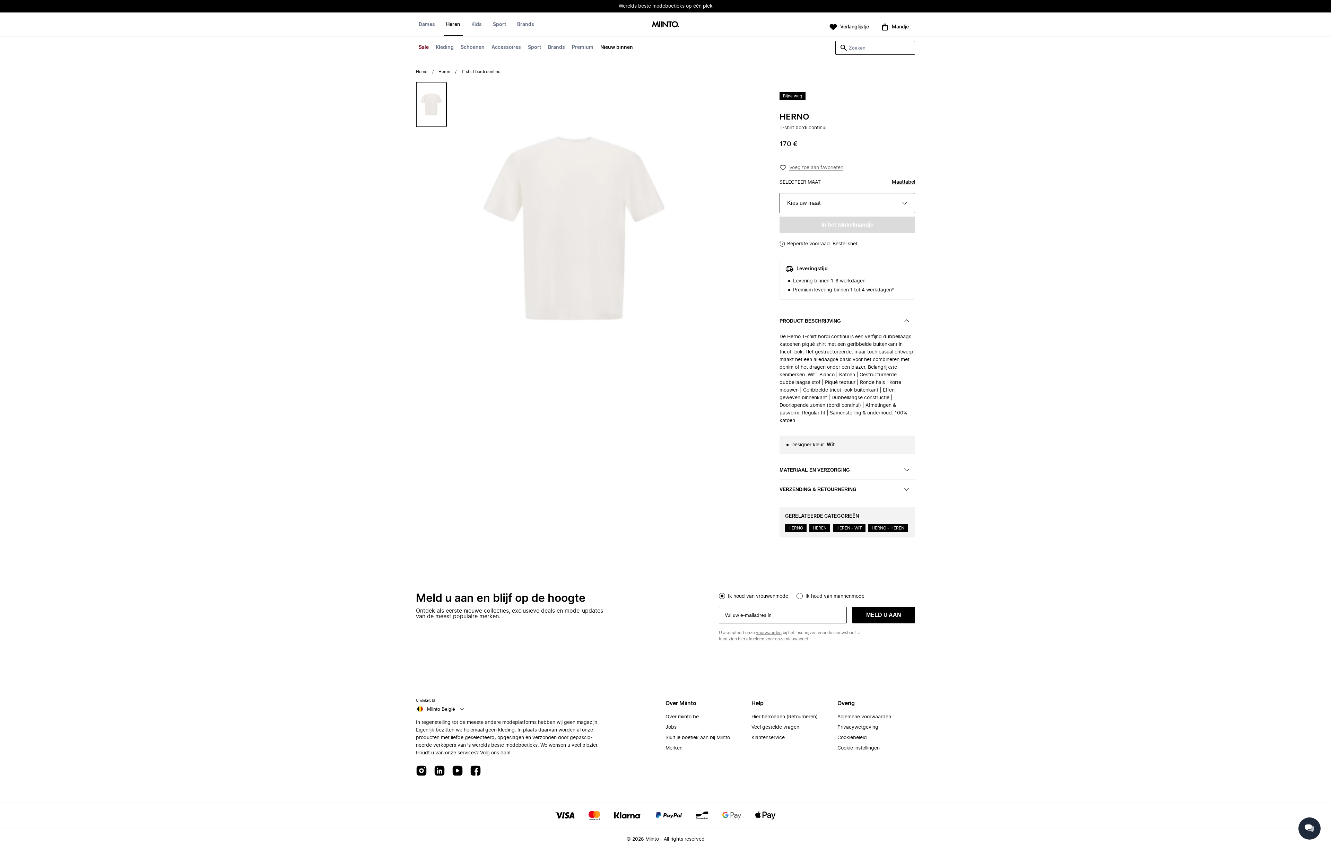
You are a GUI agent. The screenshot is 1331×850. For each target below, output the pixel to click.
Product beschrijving (810, 321)
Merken (674, 748)
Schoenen (473, 47)
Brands (556, 47)
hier (741, 639)
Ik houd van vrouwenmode (758, 596)
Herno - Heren (888, 528)
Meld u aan (883, 615)
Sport (534, 47)
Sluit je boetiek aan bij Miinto (698, 737)
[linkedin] (439, 771)
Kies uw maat (803, 203)
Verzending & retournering (818, 489)
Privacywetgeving (857, 727)
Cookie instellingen (858, 748)
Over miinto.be (682, 717)
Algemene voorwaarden (864, 717)
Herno (794, 117)
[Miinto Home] (665, 25)
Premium (582, 47)
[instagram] (421, 771)
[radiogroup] (817, 595)
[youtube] (457, 771)
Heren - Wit (849, 528)
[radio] (722, 596)
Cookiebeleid (852, 737)
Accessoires (506, 47)
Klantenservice (768, 737)
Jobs (671, 727)
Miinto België (441, 709)
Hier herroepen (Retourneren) (784, 717)
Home (421, 72)
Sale (424, 47)
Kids (476, 24)
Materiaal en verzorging (815, 470)
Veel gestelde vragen (775, 727)
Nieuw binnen (616, 47)
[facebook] (475, 771)
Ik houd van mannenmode (835, 596)
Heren (453, 24)
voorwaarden (769, 633)
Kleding (445, 47)
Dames (427, 24)
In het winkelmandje (847, 225)
